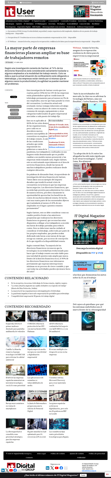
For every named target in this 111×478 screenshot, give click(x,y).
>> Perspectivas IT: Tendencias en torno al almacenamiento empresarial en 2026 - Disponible (41, 37)
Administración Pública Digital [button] (17, 21)
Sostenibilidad (72, 24)
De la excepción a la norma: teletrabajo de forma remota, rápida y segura (39, 283)
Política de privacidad (97, 454)
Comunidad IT (53, 21)
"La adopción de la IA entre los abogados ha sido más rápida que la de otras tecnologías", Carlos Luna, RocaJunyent (89, 157)
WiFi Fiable (36, 27)
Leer (56, 129)
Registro (52, 138)
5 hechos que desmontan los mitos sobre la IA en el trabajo (89, 276)
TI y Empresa (11, 27)
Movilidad (95, 24)
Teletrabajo (14, 110)
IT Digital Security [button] (38, 21)
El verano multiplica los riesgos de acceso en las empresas (58, 352)
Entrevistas (82, 21)
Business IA (71, 27)
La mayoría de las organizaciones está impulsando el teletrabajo (35, 291)
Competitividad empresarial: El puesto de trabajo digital (32, 296)
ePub (100, 253)
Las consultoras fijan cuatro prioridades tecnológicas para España (59, 434)
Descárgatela (96, 15)
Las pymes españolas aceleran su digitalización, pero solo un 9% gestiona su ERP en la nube (58, 408)
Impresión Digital (23, 27)
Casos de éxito (84, 24)
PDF (93, 253)
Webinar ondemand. (57, 147)
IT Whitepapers (41, 24)
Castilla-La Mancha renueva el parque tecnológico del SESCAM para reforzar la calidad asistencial (15, 354)
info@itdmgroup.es (89, 470)
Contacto (29, 458)
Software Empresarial (85, 27)
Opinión (19, 24)
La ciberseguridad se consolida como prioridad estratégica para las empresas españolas (14, 437)
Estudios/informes (14, 106)
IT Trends (14, 114)
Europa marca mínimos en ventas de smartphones (15, 406)
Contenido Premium (68, 21)
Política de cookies (58, 454)
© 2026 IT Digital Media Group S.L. (19, 454)
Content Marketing (95, 21)
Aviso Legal (41, 454)
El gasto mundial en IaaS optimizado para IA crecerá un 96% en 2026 (36, 434)
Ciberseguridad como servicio (53, 27)
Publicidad (81, 458)
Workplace (61, 24)
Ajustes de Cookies (77, 454)
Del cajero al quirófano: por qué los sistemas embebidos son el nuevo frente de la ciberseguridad (89, 307)
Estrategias (10, 24)
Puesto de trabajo (14, 117)
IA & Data (51, 24)
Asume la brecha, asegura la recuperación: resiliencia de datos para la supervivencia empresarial (86, 51)
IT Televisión (28, 24)
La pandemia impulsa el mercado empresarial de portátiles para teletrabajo (40, 294)
